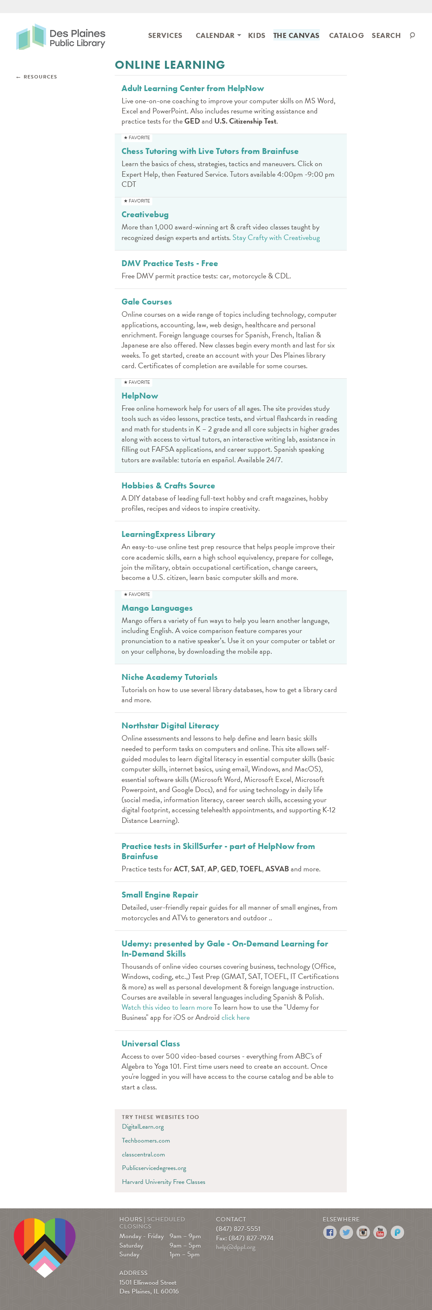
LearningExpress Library (169, 533)
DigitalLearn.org (143, 1126)
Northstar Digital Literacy (170, 725)
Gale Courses (147, 301)
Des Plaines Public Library (60, 36)
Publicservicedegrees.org (154, 1168)
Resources (40, 77)
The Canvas (296, 35)
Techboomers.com (146, 1140)
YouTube (380, 1232)
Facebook (330, 1232)
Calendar (215, 35)
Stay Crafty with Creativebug (276, 237)
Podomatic (397, 1232)
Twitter (347, 1232)
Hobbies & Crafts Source (168, 485)
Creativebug (145, 214)
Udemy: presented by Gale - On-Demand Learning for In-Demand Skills (225, 948)
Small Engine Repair (160, 894)
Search (386, 35)
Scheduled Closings (152, 1223)
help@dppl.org (235, 1247)
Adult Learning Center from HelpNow (193, 88)
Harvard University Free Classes (163, 1182)
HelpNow (140, 395)
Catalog (346, 35)
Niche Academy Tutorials (170, 676)
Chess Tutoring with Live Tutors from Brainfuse (210, 151)
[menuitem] (165, 34)
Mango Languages (157, 607)
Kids (257, 35)
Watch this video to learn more (167, 1007)
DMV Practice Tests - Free (170, 263)
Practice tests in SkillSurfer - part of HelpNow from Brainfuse (218, 851)
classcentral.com (143, 1154)
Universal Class (151, 1043)
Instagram (363, 1232)
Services (165, 35)
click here (235, 1017)
